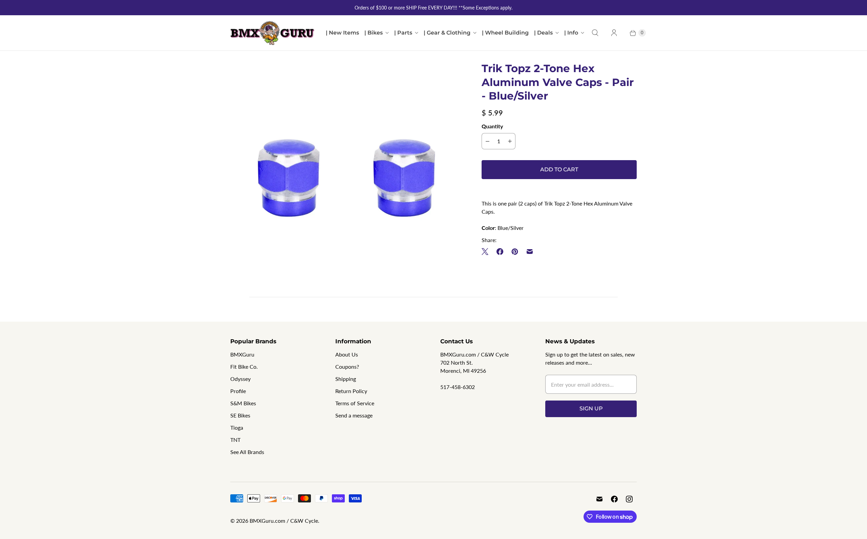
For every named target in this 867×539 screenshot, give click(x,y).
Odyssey (240, 378)
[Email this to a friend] (529, 251)
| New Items (342, 32)
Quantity (492, 126)
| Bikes (373, 32)
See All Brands (247, 452)
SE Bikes (240, 415)
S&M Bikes (243, 403)
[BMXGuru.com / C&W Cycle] (272, 33)
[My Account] (614, 33)
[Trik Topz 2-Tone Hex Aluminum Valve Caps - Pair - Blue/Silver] (346, 178)
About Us (346, 354)
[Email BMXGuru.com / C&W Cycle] (599, 499)
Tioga (236, 427)
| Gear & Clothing (447, 32)
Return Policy (351, 391)
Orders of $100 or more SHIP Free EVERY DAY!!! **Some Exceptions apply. (433, 7)
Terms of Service (354, 403)
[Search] (595, 33)
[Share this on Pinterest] (514, 251)
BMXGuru (242, 354)
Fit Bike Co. (244, 366)
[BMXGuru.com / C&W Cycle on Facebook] (614, 499)
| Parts (403, 32)
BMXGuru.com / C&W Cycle (284, 520)
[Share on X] (487, 251)
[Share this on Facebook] (499, 251)
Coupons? (347, 366)
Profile (238, 391)
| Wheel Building (505, 32)
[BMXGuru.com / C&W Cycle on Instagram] (629, 499)
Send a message (354, 415)
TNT (235, 439)
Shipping (345, 378)
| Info (571, 32)
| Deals (543, 32)
